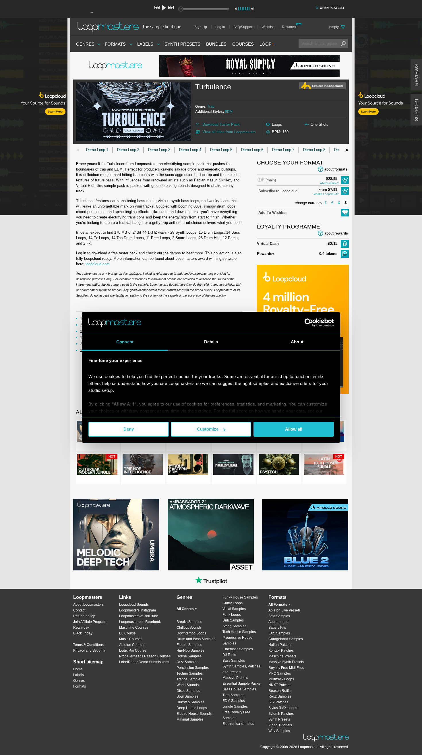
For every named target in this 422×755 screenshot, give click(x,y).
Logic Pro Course (132, 650)
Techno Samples (190, 673)
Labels (145, 44)
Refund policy (84, 616)
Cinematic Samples (237, 649)
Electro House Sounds (194, 714)
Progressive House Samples (237, 640)
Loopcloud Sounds (134, 605)
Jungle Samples (235, 706)
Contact (79, 610)
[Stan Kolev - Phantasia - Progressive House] (233, 465)
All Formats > (279, 605)
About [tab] (297, 341)
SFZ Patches (278, 702)
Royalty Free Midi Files (286, 668)
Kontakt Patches (281, 650)
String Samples (234, 626)
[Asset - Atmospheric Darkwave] (211, 534)
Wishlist (268, 27)
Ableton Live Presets (284, 610)
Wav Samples (279, 731)
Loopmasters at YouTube (138, 616)
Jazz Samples (187, 662)
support (416, 109)
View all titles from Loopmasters (229, 132)
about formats (335, 169)
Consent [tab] (124, 341)
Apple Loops (278, 622)
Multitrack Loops (281, 679)
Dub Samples (233, 620)
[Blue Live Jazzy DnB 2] (305, 534)
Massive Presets (235, 678)
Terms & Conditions (88, 645)
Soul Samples (187, 696)
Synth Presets (182, 44)
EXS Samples (279, 633)
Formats (115, 44)
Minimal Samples (190, 719)
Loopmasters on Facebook (140, 622)
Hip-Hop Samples (190, 650)
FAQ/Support (243, 27)
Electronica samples (238, 724)
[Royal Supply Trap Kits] (249, 66)
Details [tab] (211, 341)
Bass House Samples (239, 689)
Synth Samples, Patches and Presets (241, 669)
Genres (85, 44)
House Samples (189, 656)
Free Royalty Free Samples (236, 715)
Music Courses (130, 639)
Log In (220, 27)
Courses (243, 44)
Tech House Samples (239, 632)
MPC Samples (279, 673)
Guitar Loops (232, 603)
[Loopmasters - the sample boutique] (131, 27)
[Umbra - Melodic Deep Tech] (116, 534)
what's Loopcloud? (326, 193)
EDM (229, 112)
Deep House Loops (192, 708)
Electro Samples (189, 645)
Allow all (293, 429)
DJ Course (127, 633)
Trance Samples (189, 679)
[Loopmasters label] (116, 66)
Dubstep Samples (190, 702)
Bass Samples (233, 661)
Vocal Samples (234, 609)
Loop (267, 44)
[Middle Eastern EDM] (188, 465)
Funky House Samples (240, 597)
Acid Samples (279, 616)
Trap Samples (233, 695)
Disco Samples (188, 691)
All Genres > (187, 609)
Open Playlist (332, 7)
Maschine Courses (133, 628)
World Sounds (188, 685)
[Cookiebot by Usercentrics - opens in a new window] (309, 322)
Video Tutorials (280, 725)
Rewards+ (290, 27)
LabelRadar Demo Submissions (144, 662)
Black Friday (82, 633)
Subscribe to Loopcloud (277, 191)
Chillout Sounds (189, 628)
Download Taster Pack (221, 124)
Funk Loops (231, 615)
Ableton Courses (132, 645)
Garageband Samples (285, 639)
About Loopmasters (88, 605)
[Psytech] (279, 465)
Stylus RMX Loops (282, 708)
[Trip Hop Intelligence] (143, 465)
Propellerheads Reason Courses (145, 656)
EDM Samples (233, 701)
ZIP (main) (267, 180)
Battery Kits (277, 628)
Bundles (216, 44)
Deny (128, 429)
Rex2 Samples (279, 696)
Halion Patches (280, 645)
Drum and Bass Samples (196, 639)
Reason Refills (279, 691)
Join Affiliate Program (89, 622)
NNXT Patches (279, 685)
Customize (207, 429)
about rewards (336, 233)
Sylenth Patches (281, 714)
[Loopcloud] (33, 117)
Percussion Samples (193, 668)
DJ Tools (229, 655)
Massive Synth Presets (286, 662)
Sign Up (200, 27)
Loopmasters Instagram (137, 610)
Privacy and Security (89, 650)
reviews (416, 75)
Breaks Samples (189, 622)
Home (78, 669)
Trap (210, 106)
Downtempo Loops (191, 633)
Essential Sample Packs (241, 684)
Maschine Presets (282, 656)
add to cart (345, 180)
